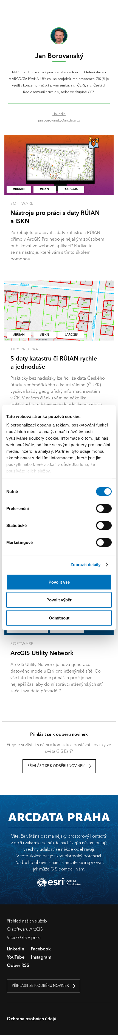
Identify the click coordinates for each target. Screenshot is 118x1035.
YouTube (15, 957)
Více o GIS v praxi (24, 937)
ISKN (45, 189)
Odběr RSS (18, 966)
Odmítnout (59, 617)
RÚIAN (20, 189)
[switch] (104, 508)
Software (21, 204)
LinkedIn (59, 114)
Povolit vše (59, 582)
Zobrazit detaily (86, 564)
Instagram (41, 957)
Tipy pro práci (26, 349)
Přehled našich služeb (27, 921)
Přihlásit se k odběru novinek (56, 766)
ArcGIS (72, 189)
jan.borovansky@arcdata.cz (59, 120)
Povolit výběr (59, 600)
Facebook (41, 949)
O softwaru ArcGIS (25, 929)
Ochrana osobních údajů (31, 1019)
